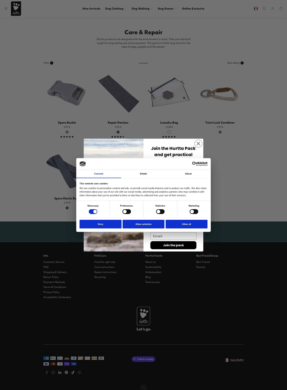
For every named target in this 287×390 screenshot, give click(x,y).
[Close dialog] (198, 143)
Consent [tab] (98, 173)
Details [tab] (143, 173)
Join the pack (173, 245)
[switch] (126, 211)
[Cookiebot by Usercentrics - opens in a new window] (194, 163)
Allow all (186, 224)
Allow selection (143, 224)
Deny (100, 224)
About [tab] (188, 173)
